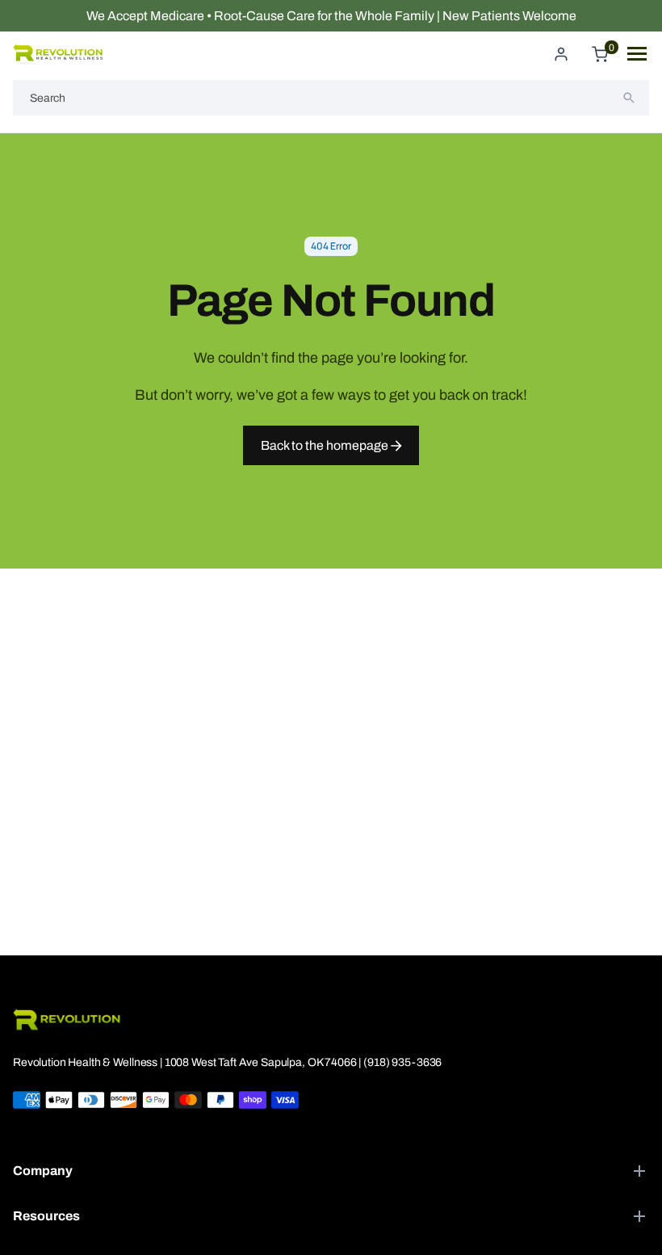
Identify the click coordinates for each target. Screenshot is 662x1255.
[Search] (629, 97)
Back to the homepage (326, 445)
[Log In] (561, 54)
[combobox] (331, 97)
